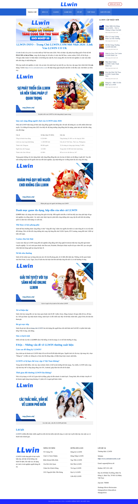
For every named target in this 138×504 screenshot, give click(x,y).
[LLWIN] (69, 4)
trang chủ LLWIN (37, 328)
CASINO (56, 12)
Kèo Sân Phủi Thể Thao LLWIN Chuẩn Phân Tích (113, 74)
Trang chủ (32, 12)
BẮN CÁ (45, 12)
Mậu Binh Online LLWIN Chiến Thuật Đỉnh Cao (112, 64)
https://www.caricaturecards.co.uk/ (36, 68)
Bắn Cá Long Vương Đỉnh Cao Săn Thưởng (112, 37)
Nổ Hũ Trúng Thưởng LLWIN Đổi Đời (112, 46)
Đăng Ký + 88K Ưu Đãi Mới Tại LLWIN (113, 83)
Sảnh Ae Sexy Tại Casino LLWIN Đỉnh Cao (113, 54)
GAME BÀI (68, 12)
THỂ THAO (91, 12)
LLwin (18, 52)
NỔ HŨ (79, 12)
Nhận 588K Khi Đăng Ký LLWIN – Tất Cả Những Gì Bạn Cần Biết (113, 28)
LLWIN (18, 456)
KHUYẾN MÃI (105, 12)
